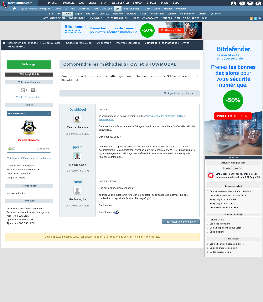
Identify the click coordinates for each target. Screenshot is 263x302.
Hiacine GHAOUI (16, 113)
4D (58, 13)
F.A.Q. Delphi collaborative (223, 199)
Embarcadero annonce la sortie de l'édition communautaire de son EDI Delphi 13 (238, 176)
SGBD (146, 8)
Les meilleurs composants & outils (227, 244)
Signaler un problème (180, 93)
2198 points (43, 149)
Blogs (92, 3)
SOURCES (166, 18)
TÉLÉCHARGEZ (191, 18)
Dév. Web (107, 8)
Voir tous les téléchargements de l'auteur (29, 158)
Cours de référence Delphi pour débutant (230, 191)
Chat (104, 3)
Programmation (131, 8)
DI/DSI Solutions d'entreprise (35, 8)
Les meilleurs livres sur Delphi (224, 207)
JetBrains (91, 13)
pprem (77, 147)
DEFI (177, 18)
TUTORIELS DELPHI (117, 18)
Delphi (67, 13)
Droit (164, 3)
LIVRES (135, 18)
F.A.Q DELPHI (97, 18)
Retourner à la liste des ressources (25, 208)
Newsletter (120, 3)
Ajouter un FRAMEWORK (20, 219)
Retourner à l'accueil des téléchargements (29, 212)
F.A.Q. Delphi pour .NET (221, 203)
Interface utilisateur (128, 43)
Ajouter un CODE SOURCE (21, 223)
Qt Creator (216, 13)
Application (104, 43)
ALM (73, 8)
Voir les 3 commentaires (29, 97)
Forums (51, 3)
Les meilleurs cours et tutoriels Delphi (228, 195)
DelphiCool (78, 109)
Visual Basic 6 (187, 13)
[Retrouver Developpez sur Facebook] (259, 18)
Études (151, 3)
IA (65, 8)
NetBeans (118, 13)
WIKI (205, 18)
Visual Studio (157, 13)
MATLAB (132, 13)
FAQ (81, 3)
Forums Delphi (217, 220)
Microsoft (84, 8)
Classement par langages (22, 43)
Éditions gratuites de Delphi (224, 248)
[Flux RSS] (251, 18)
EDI (118, 8)
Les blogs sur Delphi (220, 224)
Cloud (57, 8)
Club (175, 3)
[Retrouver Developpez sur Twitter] (255, 18)
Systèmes (181, 8)
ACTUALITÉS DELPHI (54, 18)
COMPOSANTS (150, 18)
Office (157, 8)
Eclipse (78, 13)
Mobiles (168, 8)
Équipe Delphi (217, 232)
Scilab (143, 13)
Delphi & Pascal (51, 43)
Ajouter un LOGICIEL (17, 216)
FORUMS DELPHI (78, 18)
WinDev (172, 13)
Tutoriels (68, 3)
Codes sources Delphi (79, 43)
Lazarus (203, 13)
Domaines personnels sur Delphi (226, 228)
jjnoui (78, 181)
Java (95, 8)
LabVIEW (104, 13)
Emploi (137, 3)
